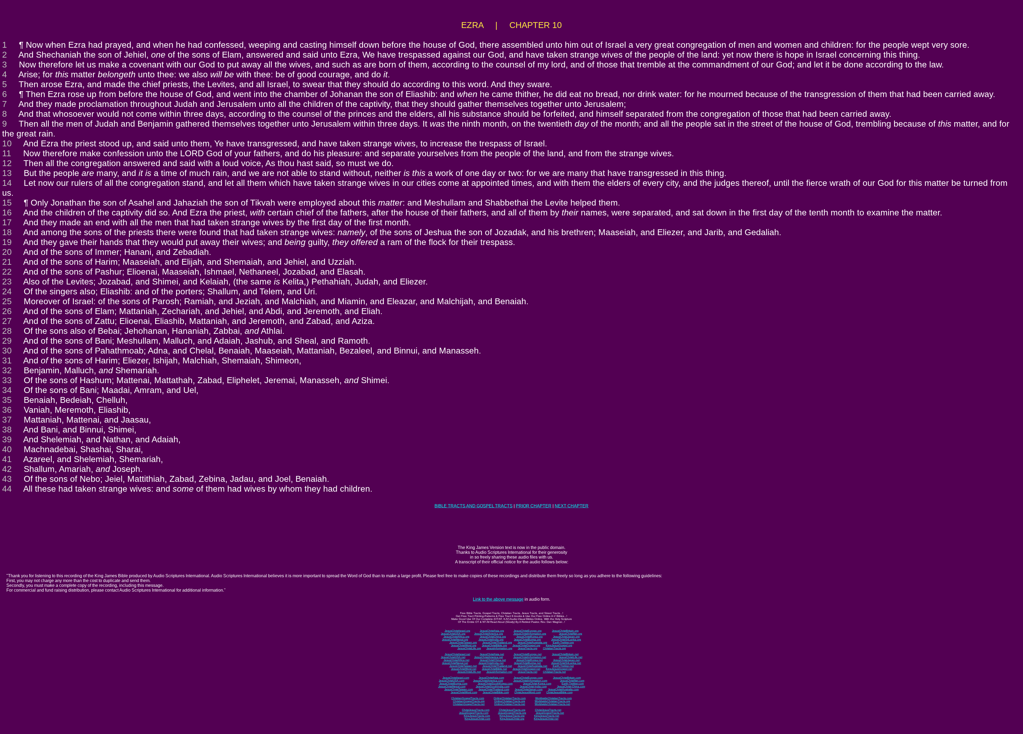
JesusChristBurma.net (527, 662)
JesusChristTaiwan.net (463, 665)
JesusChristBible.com (496, 692)
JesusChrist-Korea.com (537, 683)
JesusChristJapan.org (566, 636)
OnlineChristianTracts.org (509, 701)
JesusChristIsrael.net (457, 654)
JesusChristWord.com (464, 692)
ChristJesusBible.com (559, 692)
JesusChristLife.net (570, 657)
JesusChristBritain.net (565, 654)
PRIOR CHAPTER (533, 506)
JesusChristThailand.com (493, 689)
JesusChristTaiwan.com (458, 689)
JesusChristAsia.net (492, 654)
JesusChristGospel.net (526, 668)
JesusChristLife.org (469, 648)
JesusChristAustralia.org (532, 642)
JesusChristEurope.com (528, 677)
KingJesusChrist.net (546, 718)
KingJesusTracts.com (477, 715)
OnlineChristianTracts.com (510, 698)
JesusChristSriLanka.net (566, 662)
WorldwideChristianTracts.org (552, 701)
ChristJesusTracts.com (475, 709)
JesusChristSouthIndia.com (492, 686)
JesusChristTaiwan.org (463, 642)
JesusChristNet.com (572, 680)
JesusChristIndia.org (491, 639)
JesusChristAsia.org (492, 630)
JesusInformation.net (499, 671)
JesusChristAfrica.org (456, 636)
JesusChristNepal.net (455, 662)
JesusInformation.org (499, 648)
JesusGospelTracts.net (550, 712)
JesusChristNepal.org (455, 639)
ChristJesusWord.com (527, 692)
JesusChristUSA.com (451, 680)
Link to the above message (498, 599)
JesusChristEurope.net (528, 654)
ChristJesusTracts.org (512, 709)
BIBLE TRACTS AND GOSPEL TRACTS (474, 506)
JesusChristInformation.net (529, 657)
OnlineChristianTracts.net (509, 704)
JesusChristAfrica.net (456, 660)
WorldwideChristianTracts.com (553, 698)
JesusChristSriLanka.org (566, 639)
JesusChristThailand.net (497, 665)
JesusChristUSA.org (453, 633)
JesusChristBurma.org (527, 639)
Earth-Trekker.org (563, 642)
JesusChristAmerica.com (488, 680)
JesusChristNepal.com (451, 686)
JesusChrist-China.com (571, 686)
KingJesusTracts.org (512, 715)
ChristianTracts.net (554, 671)
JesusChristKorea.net (529, 660)
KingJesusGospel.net (559, 668)
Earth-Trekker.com (573, 683)
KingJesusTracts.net (546, 715)
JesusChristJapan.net (566, 660)
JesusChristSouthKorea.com (495, 683)
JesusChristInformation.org (529, 633)
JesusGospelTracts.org (512, 712)
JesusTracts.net (527, 671)
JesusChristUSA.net (453, 657)
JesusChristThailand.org (497, 642)
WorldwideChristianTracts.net (552, 704)
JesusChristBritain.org (565, 630)
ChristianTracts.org (554, 648)
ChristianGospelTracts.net (469, 704)
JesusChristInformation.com (530, 680)
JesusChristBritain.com (567, 677)
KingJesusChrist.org (512, 718)
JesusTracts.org (527, 648)
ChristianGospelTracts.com (467, 698)
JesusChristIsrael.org (457, 630)
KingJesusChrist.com (477, 718)
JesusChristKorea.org (529, 636)
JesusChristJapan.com (528, 689)
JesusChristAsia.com (491, 677)
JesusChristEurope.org (528, 630)
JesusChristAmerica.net (488, 657)
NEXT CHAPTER (571, 506)
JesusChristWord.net (463, 668)
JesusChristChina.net (493, 660)
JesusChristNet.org (570, 633)
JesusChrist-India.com (533, 686)
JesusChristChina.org (493, 636)
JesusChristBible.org (494, 645)
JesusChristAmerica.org (488, 633)
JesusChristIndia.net (491, 662)
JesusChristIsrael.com (456, 677)
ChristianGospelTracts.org (469, 701)
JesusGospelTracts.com (473, 712)
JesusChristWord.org (463, 645)
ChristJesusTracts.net (548, 709)
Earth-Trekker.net (563, 665)
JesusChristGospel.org (526, 645)
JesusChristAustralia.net (532, 665)
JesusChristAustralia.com (563, 689)
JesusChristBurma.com (453, 683)
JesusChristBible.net (494, 668)
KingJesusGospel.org (559, 645)
